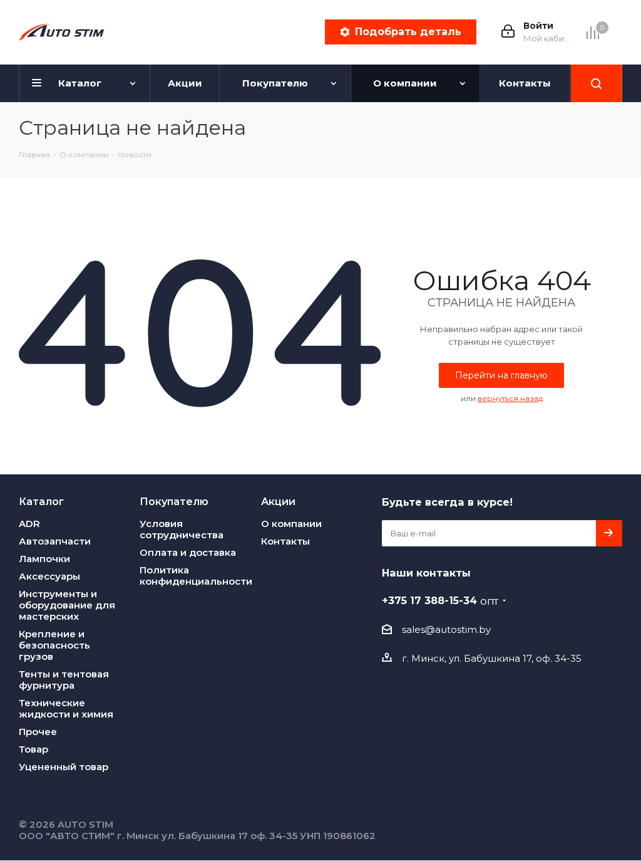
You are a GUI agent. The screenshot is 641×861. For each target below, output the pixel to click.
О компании (291, 524)
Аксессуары (49, 576)
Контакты (285, 541)
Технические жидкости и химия (66, 708)
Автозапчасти (55, 541)
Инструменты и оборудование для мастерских (67, 605)
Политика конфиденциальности (196, 575)
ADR (29, 524)
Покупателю (174, 501)
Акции (278, 501)
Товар (33, 749)
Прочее (38, 732)
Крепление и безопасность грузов (54, 645)
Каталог (41, 501)
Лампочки (44, 559)
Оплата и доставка (188, 552)
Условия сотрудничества (181, 529)
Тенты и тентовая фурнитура (64, 679)
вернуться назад (510, 398)
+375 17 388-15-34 (440, 600)
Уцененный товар (63, 767)
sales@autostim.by (446, 629)
